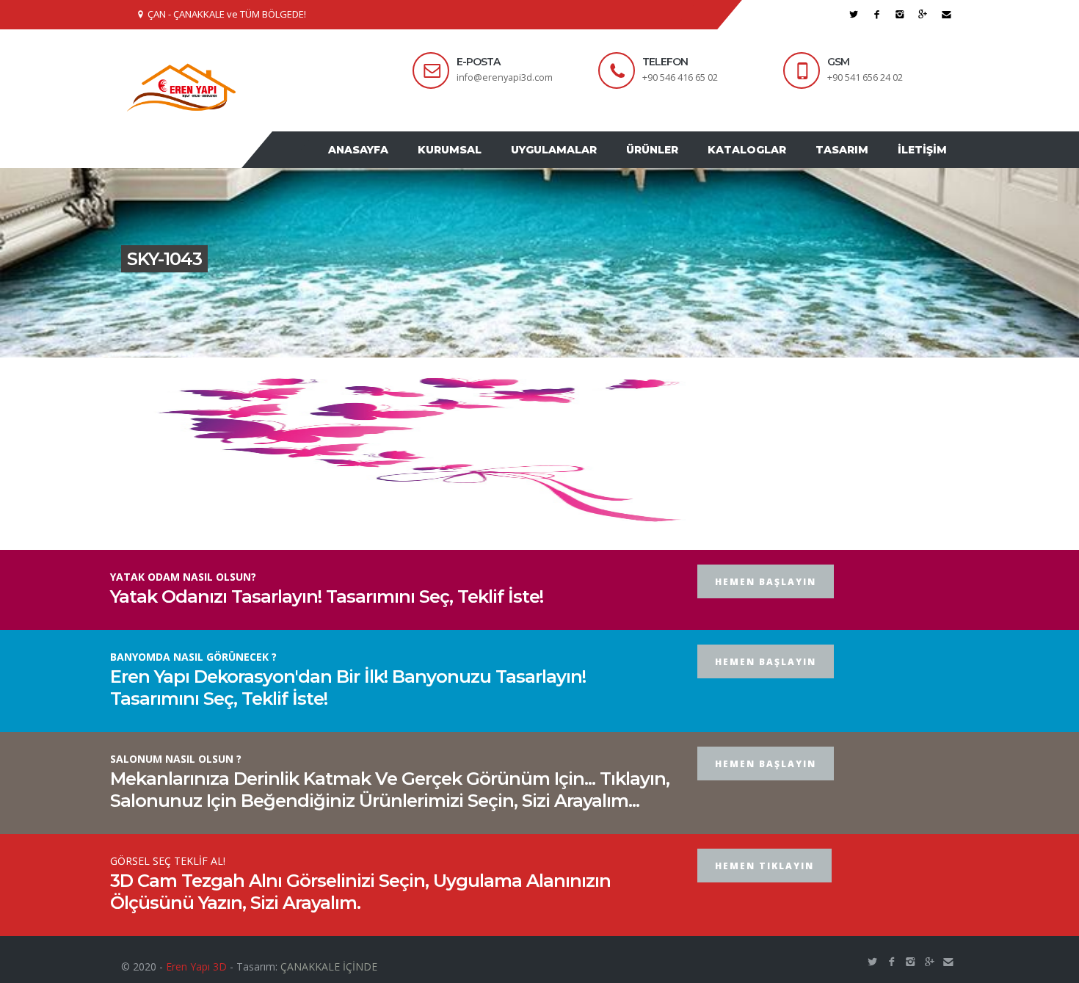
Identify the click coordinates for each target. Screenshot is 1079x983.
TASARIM (852, 163)
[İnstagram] (900, 14)
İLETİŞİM (926, 163)
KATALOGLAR (765, 163)
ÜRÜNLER (678, 163)
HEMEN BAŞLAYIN (765, 609)
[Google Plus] (923, 14)
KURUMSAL (490, 163)
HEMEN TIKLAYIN (764, 894)
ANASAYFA (406, 163)
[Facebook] (877, 14)
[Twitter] (854, 14)
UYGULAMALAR (587, 163)
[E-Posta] (946, 14)
